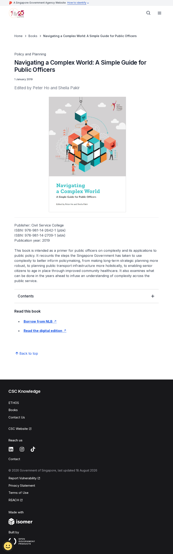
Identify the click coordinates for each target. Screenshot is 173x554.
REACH (13, 500)
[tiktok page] (32, 449)
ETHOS (13, 403)
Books (32, 36)
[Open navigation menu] (159, 13)
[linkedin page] (11, 449)
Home (18, 36)
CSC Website (18, 429)
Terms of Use (18, 493)
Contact (14, 459)
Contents (26, 296)
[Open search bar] (148, 13)
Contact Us (16, 417)
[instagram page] (21, 449)
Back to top (28, 353)
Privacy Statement (21, 485)
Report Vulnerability (22, 478)
